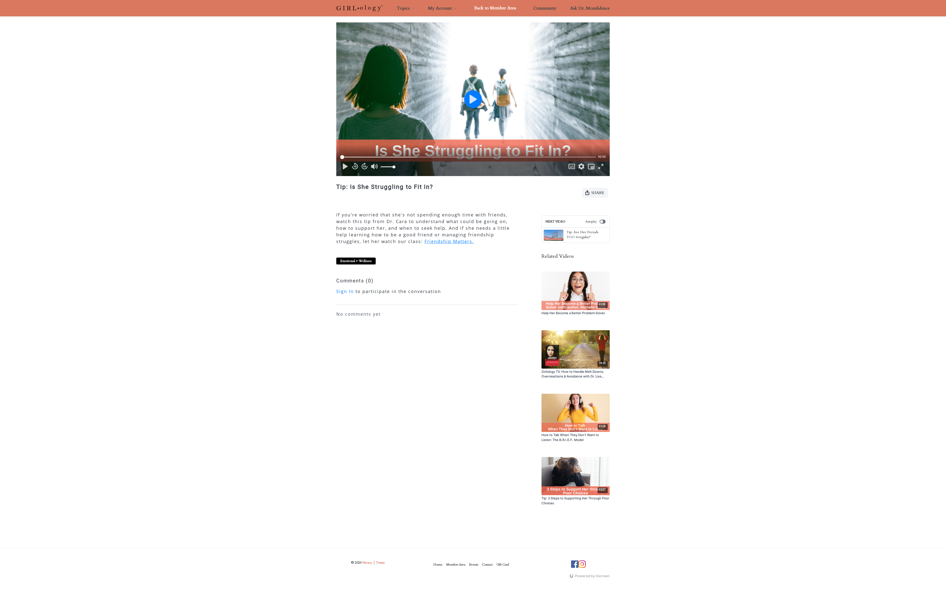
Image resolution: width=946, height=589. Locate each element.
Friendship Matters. (449, 241)
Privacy (367, 562)
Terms (380, 562)
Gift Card (502, 564)
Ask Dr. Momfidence (590, 8)
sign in (345, 291)
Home (437, 564)
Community (544, 8)
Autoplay (591, 222)
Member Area (455, 564)
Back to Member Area (495, 8)
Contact (487, 564)
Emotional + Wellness (356, 261)
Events (473, 564)
